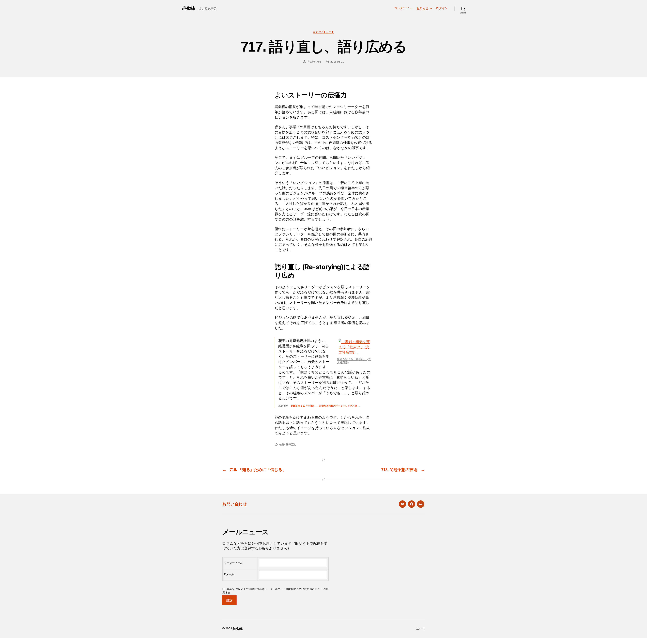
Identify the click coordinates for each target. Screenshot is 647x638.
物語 (282, 444)
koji (319, 61)
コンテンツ (401, 8)
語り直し (291, 444)
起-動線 (188, 8)
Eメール (229, 574)
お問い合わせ (234, 504)
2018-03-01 (337, 61)
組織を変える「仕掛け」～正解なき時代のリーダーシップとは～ (325, 405)
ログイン (442, 8)
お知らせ (422, 8)
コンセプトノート (323, 31)
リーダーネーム (233, 562)
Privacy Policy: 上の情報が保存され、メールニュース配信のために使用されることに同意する (275, 591)
